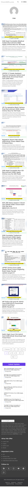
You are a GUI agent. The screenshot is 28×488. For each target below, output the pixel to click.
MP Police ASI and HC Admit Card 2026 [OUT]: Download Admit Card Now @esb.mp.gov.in (12, 304)
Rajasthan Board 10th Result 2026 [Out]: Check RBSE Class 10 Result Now (13, 141)
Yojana (4, 443)
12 (23, 349)
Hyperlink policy (10, 483)
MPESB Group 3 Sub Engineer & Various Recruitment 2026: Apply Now (14, 400)
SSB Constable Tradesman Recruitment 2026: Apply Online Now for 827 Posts (12, 237)
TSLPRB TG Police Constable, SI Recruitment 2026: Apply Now (12, 406)
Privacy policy (18, 483)
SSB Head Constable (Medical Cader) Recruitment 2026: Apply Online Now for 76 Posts (13, 42)
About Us (7, 482)
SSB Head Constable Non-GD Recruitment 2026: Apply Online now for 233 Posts (13, 172)
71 (21, 353)
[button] (18, 2)
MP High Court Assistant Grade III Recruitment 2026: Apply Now (12, 375)
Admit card (6, 445)
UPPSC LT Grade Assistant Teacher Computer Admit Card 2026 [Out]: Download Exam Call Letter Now (13, 76)
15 (14, 353)
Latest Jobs (6, 441)
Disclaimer (20, 482)
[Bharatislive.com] (7, 2)
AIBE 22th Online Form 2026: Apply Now (13, 381)
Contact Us (13, 482)
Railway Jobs (6, 456)
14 (10, 353)
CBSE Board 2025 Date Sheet (10, 460)
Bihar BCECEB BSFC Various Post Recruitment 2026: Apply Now (12, 369)
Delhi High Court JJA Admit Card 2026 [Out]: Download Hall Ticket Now (14, 336)
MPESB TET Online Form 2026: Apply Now (13, 393)
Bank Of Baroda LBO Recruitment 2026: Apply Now (13, 387)
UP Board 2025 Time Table (9, 458)
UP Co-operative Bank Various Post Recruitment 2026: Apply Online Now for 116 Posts (13, 109)
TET (4, 454)
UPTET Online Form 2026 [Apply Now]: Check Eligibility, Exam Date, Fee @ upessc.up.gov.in (13, 270)
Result (4, 447)
